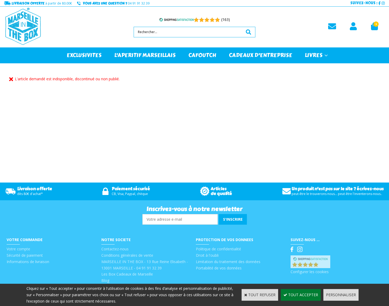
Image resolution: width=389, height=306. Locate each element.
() (324, 265)
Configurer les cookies (310, 271)
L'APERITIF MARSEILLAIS (145, 55)
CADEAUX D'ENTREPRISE (260, 55)
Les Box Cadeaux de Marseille (127, 274)
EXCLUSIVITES (84, 55)
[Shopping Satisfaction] (176, 19)
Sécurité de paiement (25, 255)
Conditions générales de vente (127, 255)
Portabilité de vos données (219, 267)
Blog (105, 280)
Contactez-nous (115, 248)
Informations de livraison (28, 261)
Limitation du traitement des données (228, 261)
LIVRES (314, 55)
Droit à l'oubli (207, 255)
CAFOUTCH (202, 55)
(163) (225, 19)
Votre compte (18, 248)
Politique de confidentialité (218, 248)
